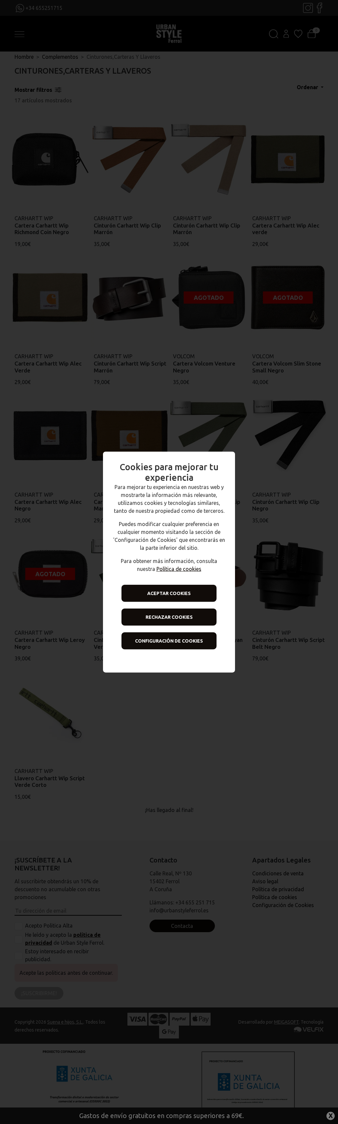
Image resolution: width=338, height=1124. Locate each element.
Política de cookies (178, 569)
